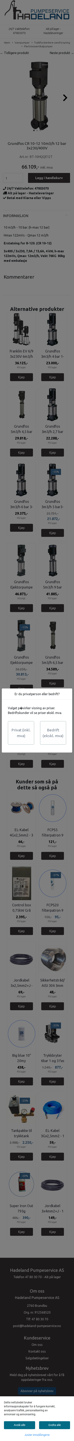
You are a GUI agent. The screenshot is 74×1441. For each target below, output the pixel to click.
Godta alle (54, 1425)
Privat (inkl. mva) (21, 733)
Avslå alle (19, 1425)
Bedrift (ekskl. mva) (53, 733)
